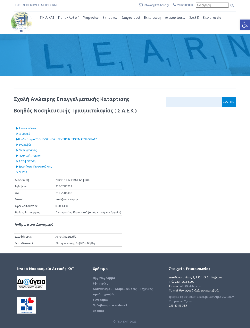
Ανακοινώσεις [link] (175, 17)
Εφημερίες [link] (100, 283)
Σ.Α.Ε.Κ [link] (194, 17)
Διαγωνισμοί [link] (130, 17)
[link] (245, 25)
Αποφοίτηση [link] (27, 161)
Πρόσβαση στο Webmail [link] (110, 305)
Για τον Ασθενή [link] (68, 17)
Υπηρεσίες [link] (91, 17)
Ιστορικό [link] (24, 133)
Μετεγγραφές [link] (27, 150)
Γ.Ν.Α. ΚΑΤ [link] (47, 17)
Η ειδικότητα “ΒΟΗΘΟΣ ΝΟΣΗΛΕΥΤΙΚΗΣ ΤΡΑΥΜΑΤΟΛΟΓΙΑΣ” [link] (57, 139)
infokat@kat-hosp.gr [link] (156, 5)
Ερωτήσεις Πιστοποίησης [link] (35, 166)
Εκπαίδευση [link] (152, 17)
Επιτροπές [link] (110, 17)
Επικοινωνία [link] (212, 17)
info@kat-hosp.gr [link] (191, 286)
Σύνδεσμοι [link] (100, 300)
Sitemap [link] (98, 311)
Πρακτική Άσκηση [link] (29, 155)
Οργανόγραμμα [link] (104, 278)
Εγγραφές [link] (24, 144)
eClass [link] (22, 172)
